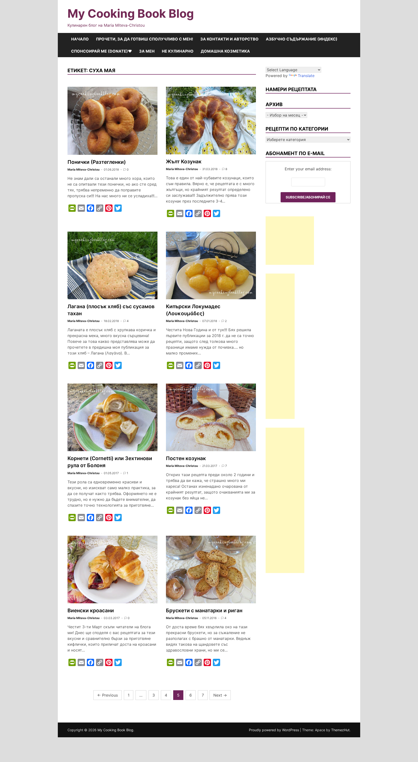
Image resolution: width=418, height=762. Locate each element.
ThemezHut (340, 730)
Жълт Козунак (184, 161)
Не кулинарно (178, 51)
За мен (147, 51)
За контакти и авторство (229, 39)
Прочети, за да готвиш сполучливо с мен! (144, 39)
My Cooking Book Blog (130, 13)
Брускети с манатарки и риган (204, 610)
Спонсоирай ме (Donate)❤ (101, 51)
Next (220, 695)
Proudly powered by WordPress (274, 730)
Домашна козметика (225, 51)
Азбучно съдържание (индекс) (301, 39)
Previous (107, 695)
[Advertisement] (290, 240)
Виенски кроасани (90, 610)
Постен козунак (186, 458)
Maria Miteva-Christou (83, 169)
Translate (306, 75)
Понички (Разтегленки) (96, 162)
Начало (80, 39)
